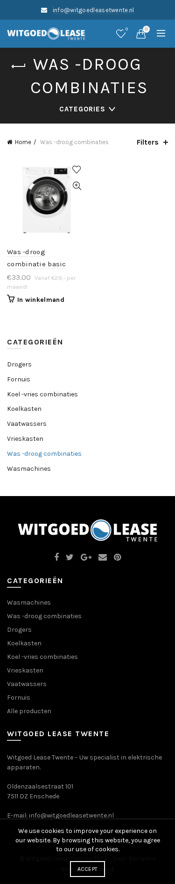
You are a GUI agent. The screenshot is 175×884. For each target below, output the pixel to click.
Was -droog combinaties (44, 454)
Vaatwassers (27, 424)
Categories (82, 109)
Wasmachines (29, 469)
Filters (148, 142)
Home (23, 142)
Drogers (19, 364)
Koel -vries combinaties (42, 394)
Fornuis (18, 379)
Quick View (77, 186)
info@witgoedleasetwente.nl (93, 10)
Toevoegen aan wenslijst (77, 169)
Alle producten (29, 711)
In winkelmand (40, 300)
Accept (87, 869)
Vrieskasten (25, 439)
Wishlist (127, 29)
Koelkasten (24, 409)
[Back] (18, 66)
